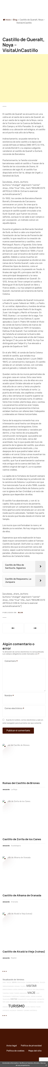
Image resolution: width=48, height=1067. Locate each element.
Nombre (8, 695)
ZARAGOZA (23, 993)
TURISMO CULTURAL (32, 982)
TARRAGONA (32, 1002)
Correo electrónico (13, 708)
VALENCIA (13, 1010)
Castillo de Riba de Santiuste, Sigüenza (35, 628)
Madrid (13, 958)
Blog (15, 20)
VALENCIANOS (31, 999)
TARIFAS (32, 1007)
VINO (4, 982)
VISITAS (13, 999)
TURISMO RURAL (24, 996)
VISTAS (15, 989)
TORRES (16, 993)
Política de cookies (15, 1051)
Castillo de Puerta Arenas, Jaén (13, 628)
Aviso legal (11, 1045)
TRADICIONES (14, 1002)
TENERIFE (20, 1010)
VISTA (7, 1002)
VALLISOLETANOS (38, 989)
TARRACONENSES (8, 986)
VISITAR (31, 985)
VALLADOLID (28, 989)
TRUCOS (42, 982)
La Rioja (14, 789)
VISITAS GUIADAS (36, 996)
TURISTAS (6, 993)
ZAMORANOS (23, 1002)
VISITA (14, 982)
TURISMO (16, 1006)
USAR (37, 993)
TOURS (38, 1007)
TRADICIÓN (6, 999)
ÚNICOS (5, 1007)
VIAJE (31, 992)
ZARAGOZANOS (8, 989)
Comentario (9, 661)
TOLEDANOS (7, 996)
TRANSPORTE (22, 999)
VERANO (17, 986)
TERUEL (8, 982)
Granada (14, 902)
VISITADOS (6, 1010)
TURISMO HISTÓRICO (30, 1010)
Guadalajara (16, 846)
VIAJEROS (40, 1002)
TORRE (11, 993)
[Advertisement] (24, 78)
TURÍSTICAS (15, 996)
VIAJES (27, 1007)
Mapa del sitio (34, 1051)
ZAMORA (21, 989)
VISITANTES (40, 999)
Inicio (8, 20)
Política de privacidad (31, 1045)
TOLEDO (23, 986)
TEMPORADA (21, 982)
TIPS (4, 1002)
